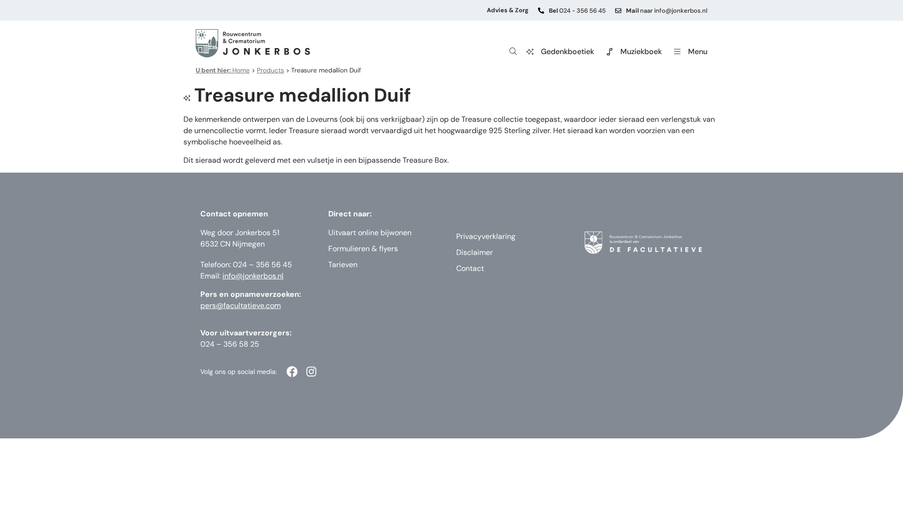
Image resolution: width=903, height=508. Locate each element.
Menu (697, 51)
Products (270, 70)
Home (223, 70)
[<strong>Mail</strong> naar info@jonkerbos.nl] (618, 11)
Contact (470, 268)
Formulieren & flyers (363, 249)
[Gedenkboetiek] (530, 52)
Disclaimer (474, 252)
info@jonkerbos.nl (253, 276)
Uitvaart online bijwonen (370, 233)
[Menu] (677, 52)
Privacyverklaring (485, 236)
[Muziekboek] (609, 52)
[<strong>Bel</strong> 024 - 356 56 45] (541, 11)
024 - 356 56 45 (577, 11)
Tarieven (342, 265)
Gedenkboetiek (567, 51)
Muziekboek (641, 51)
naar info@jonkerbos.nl (666, 11)
